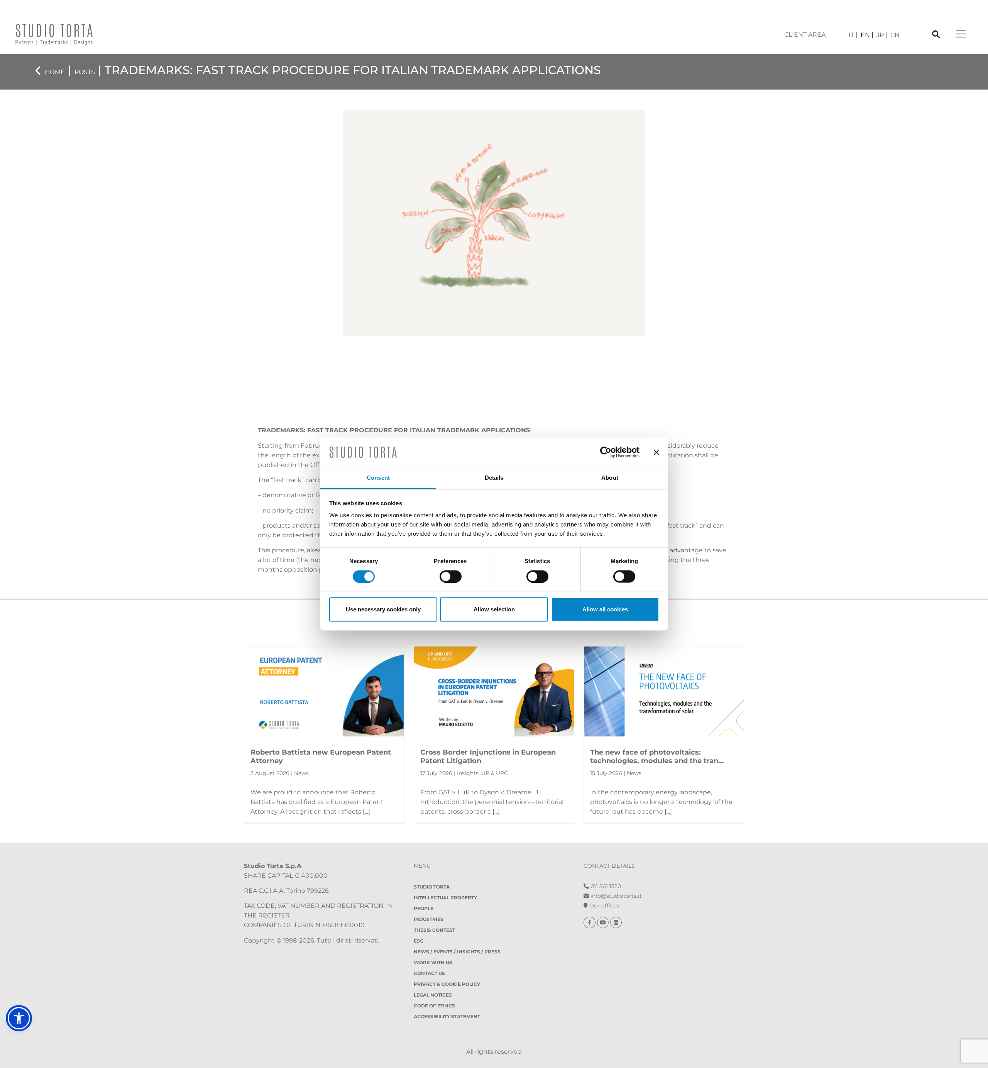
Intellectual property (445, 897)
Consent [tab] (378, 477)
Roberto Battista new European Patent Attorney (320, 756)
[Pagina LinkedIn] (616, 922)
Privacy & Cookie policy (447, 984)
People (423, 908)
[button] (19, 1018)
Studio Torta (432, 887)
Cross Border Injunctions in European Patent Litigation (488, 756)
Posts (84, 72)
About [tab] (609, 477)
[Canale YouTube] (603, 922)
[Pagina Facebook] (590, 922)
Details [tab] (494, 477)
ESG (418, 941)
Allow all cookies (605, 609)
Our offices (603, 905)
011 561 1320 (605, 886)
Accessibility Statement (447, 1016)
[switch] (451, 576)
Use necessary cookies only (383, 609)
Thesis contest (434, 930)
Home (55, 72)
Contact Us (429, 973)
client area (805, 34)
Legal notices (433, 995)
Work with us (433, 962)
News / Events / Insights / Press (457, 952)
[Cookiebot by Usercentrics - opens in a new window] (605, 452)
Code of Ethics (434, 1006)
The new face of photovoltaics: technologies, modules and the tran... (657, 756)
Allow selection (494, 609)
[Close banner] (656, 452)
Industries (428, 919)
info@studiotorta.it (615, 895)
